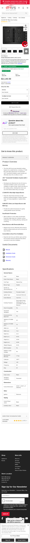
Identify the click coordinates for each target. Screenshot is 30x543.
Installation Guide (10, 253)
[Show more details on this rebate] (27, 66)
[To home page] (11, 8)
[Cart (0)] (27, 8)
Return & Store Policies (20, 470)
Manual (8, 249)
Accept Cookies (22, 540)
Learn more (23, 113)
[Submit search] (26, 13)
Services (17, 460)
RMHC (16, 464)
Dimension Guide (10, 256)
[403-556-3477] (23, 8)
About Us (17, 458)
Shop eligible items (6, 70)
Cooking (9, 17)
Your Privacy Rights (15, 535)
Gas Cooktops (22, 17)
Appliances (3, 17)
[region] (15, 533)
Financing (17, 462)
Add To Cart (15, 102)
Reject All (8, 540)
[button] (2, 8)
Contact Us (4, 482)
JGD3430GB (7, 83)
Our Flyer (17, 468)
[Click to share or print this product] (25, 25)
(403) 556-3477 (5, 480)
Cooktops (15, 17)
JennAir (8, 82)
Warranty (8, 260)
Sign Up (5, 514)
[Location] (19, 8)
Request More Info (15, 107)
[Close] (28, 525)
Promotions (18, 466)
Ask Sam (15, 133)
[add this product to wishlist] (25, 29)
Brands (3, 460)
